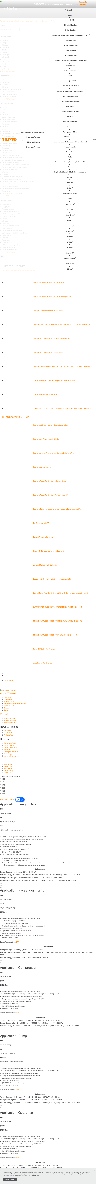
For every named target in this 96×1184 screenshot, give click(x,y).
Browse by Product (10, 718)
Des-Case (70, 263)
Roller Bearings (70, 30)
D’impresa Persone (33, 137)
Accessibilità (8, 764)
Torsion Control (70, 258)
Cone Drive (70, 215)
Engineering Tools (10, 743)
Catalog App (8, 754)
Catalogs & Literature (11, 752)
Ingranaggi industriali (70, 96)
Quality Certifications (11, 747)
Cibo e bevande (70, 147)
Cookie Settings (9, 1179)
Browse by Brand (9, 722)
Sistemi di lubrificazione (70, 111)
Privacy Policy (8, 768)
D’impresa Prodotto (33, 147)
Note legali (7, 773)
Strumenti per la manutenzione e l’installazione (70, 60)
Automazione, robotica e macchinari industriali (70, 142)
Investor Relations (10, 733)
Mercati (69, 127)
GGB (70, 198)
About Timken (8, 693)
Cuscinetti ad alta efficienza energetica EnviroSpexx (71, 35)
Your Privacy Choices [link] (7, 799)
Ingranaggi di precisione (71, 101)
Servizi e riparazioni (70, 121)
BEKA (70, 209)
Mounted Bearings (70, 25)
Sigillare (70, 116)
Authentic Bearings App (12, 756)
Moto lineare (70, 106)
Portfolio (4, 714)
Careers (6, 708)
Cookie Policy (8, 770)
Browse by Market (10, 720)
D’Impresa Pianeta (33, 142)
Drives (70, 236)
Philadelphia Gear (70, 193)
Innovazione (8, 699)
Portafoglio (69, 10)
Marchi (69, 177)
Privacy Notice (24, 1175)
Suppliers (7, 749)
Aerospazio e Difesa (70, 132)
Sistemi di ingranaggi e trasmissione (70, 91)
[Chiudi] (1, 887)
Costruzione (70, 152)
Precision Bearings (71, 45)
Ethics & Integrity (9, 701)
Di (17, 140)
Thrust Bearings (71, 55)
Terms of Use (8, 766)
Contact (6, 710)
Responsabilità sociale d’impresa (32, 132)
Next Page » (8, 680)
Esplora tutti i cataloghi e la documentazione (70, 172)
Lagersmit (70, 253)
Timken (70, 182)
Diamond (70, 231)
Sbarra (70, 167)
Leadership (7, 697)
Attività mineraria (70, 137)
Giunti (70, 76)
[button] (94, 1170)
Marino (70, 157)
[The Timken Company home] (8, 690)
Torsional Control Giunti (70, 86)
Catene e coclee (70, 71)
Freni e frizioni (70, 66)
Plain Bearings (71, 50)
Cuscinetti (70, 20)
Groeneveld (70, 204)
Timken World (8, 735)
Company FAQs (9, 706)
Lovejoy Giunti (71, 81)
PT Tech (70, 247)
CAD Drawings (9, 745)
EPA (17, 942)
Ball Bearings (71, 40)
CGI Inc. (70, 269)
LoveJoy (70, 225)
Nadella (70, 220)
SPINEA (70, 242)
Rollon (70, 188)
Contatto (69, 4)
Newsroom (7, 731)
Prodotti (69, 15)
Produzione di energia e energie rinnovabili (70, 162)
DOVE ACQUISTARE (55, 4)
